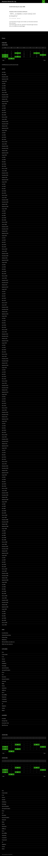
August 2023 (4, 130)
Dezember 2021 (5, 172)
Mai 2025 (4, 87)
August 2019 (4, 235)
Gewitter (3, 661)
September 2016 (5, 313)
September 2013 (5, 392)
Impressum (9, 64)
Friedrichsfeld (4, 654)
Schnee (15, 11)
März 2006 (4, 593)
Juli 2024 (3, 105)
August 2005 (4, 609)
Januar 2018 (4, 278)
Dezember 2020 (5, 199)
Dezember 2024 (5, 94)
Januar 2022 (4, 170)
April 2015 (4, 349)
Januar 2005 (4, 624)
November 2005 (5, 602)
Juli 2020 (3, 210)
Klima (3, 672)
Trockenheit (4, 699)
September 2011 (5, 445)
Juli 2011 (3, 450)
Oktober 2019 (4, 231)
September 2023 (5, 128)
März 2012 (4, 432)
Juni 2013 (4, 398)
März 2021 (4, 193)
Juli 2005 (3, 611)
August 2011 (4, 448)
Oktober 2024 (4, 99)
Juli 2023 (3, 132)
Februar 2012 (4, 434)
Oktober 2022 (4, 150)
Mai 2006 (4, 589)
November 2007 (5, 548)
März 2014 (4, 378)
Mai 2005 (4, 615)
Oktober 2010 (4, 470)
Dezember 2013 (5, 385)
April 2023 (4, 137)
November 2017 (5, 282)
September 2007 (5, 553)
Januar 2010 (4, 490)
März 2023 (4, 139)
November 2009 (5, 495)
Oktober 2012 (4, 416)
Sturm (3, 692)
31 (11, 58)
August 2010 (4, 474)
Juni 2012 (4, 425)
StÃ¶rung (4, 690)
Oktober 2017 (4, 284)
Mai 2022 (4, 161)
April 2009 (4, 510)
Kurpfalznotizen (5, 632)
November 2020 (5, 202)
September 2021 (5, 179)
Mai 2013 (4, 401)
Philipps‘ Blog (4, 637)
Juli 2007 (3, 557)
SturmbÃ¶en (4, 694)
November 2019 (5, 228)
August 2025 (4, 81)
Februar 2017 (4, 302)
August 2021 (4, 181)
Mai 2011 (4, 454)
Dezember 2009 (5, 492)
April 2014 (4, 376)
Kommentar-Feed (5, 723)
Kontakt (16, 64)
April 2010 (4, 483)
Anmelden (4, 718)
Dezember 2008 (5, 519)
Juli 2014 (3, 369)
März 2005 (4, 620)
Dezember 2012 (5, 412)
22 (42, 54)
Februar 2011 (4, 461)
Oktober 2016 (4, 311)
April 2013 (4, 403)
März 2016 (4, 327)
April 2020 (4, 217)
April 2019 (4, 244)
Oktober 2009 (4, 497)
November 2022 (5, 148)
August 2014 (4, 367)
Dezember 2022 (5, 146)
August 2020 (4, 208)
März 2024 (4, 114)
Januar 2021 (4, 197)
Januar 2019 (4, 251)
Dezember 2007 (5, 546)
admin (19, 18)
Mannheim (11, 11)
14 (36, 53)
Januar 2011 (4, 463)
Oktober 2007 (4, 550)
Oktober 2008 (4, 524)
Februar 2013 (4, 407)
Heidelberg (4, 663)
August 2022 (4, 155)
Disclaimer (13, 64)
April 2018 (4, 271)
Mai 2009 (4, 508)
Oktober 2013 (4, 389)
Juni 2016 (4, 320)
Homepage (4, 665)
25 (17, 56)
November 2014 (5, 360)
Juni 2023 (4, 134)
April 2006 (4, 591)
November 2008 (5, 521)
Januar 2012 (4, 436)
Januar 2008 (4, 544)
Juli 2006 (3, 584)
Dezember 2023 (5, 121)
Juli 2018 (3, 264)
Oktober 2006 (4, 577)
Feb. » (45, 60)
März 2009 (4, 512)
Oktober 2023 (4, 126)
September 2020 (5, 206)
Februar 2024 (4, 117)
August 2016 (4, 316)
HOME (3, 64)
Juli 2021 (3, 184)
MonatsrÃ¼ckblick (5, 679)
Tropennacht (4, 701)
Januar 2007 (4, 571)
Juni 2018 (4, 266)
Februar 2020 (4, 222)
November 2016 (5, 309)
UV (2, 703)
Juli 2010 (3, 477)
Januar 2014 (4, 383)
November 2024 (5, 96)
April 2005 (4, 618)
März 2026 (4, 74)
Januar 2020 (4, 224)
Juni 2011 (4, 452)
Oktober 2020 (4, 204)
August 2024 (4, 103)
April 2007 (4, 564)
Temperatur (24, 11)
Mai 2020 (4, 215)
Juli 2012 (3, 423)
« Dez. (3, 60)
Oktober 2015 (4, 338)
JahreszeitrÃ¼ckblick (6, 670)
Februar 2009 (4, 515)
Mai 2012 (4, 427)
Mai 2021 (4, 188)
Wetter (3, 710)
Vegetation (4, 705)
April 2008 (4, 537)
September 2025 (5, 79)
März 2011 (4, 459)
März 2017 (4, 300)
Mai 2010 (4, 481)
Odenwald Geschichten (6, 635)
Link (3, 674)
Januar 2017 (4, 304)
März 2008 (4, 539)
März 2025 (4, 90)
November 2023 (5, 123)
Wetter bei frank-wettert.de (7, 644)
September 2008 (5, 526)
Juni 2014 (4, 372)
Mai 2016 (4, 322)
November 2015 (5, 336)
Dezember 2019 (5, 226)
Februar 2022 (4, 168)
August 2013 (4, 394)
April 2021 (4, 190)
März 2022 (4, 166)
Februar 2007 (4, 568)
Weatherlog (4, 639)
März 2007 (4, 566)
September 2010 (5, 472)
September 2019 (5, 233)
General (3, 658)
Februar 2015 (4, 354)
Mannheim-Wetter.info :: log (9, 1)
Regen (3, 683)
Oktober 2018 (4, 257)
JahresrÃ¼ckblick (5, 667)
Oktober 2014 (4, 363)
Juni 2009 (4, 506)
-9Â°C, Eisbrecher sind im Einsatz (22, 14)
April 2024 (4, 112)
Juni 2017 (4, 293)
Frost (3, 656)
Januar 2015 (4, 356)
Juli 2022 (3, 157)
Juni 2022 (4, 159)
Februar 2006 (4, 595)
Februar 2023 (4, 141)
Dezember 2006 (5, 573)
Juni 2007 (4, 559)
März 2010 (4, 486)
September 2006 (5, 580)
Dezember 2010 (5, 465)
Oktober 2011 (4, 443)
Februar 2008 (4, 542)
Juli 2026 (3, 72)
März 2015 (4, 351)
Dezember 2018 (5, 253)
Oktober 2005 (4, 604)
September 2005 (5, 606)
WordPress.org (5, 725)
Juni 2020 (4, 213)
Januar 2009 (4, 517)
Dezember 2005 (5, 600)
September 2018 (5, 260)
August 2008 (4, 528)
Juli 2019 (3, 237)
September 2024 (5, 101)
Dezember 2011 (5, 439)
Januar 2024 (4, 119)
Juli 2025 (3, 83)
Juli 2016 (3, 318)
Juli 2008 (3, 530)
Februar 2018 (4, 275)
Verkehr (3, 708)
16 (5, 54)
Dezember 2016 (5, 307)
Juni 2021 (4, 186)
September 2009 (5, 499)
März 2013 (4, 405)
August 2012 (4, 421)
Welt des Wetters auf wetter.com (8, 641)
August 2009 (4, 501)
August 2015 (4, 342)
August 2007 (4, 555)
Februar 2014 (4, 380)
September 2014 (5, 365)
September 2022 (5, 152)
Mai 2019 (4, 242)
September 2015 (5, 340)
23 (5, 56)
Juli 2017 (3, 291)
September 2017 (5, 287)
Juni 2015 (4, 347)
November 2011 (5, 441)
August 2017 (4, 289)
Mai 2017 (4, 295)
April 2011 (4, 457)
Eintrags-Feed (4, 720)
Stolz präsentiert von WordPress (7, 854)
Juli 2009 (3, 504)
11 (17, 53)
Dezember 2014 (5, 358)
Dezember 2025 (5, 76)
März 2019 (4, 246)
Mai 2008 (4, 535)
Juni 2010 (4, 479)
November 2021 (5, 175)
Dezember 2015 (5, 334)
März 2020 (4, 219)
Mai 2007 (4, 562)
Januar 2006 (4, 597)
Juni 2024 (4, 108)
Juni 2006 (4, 586)
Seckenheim (19, 11)
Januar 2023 (4, 143)
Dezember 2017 (5, 280)
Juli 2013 (3, 396)
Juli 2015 (3, 345)
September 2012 (5, 419)
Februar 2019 (4, 249)
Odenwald (4, 681)
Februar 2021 (4, 195)
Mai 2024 (4, 110)
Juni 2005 (4, 613)
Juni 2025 (4, 85)
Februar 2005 (4, 622)
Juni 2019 (4, 240)
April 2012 (4, 430)
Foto (3, 652)
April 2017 (4, 298)
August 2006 (4, 582)
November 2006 (5, 575)
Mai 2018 (4, 269)
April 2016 (4, 325)
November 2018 (5, 255)
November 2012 (5, 414)
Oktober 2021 (4, 177)
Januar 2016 (4, 331)
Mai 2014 (4, 374)
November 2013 (5, 387)
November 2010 (5, 468)
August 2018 (4, 262)
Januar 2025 (4, 92)
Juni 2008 (4, 533)
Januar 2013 (4, 410)
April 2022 (4, 164)
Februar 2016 (4, 329)
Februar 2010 (4, 488)
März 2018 (4, 273)
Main (6, 64)
